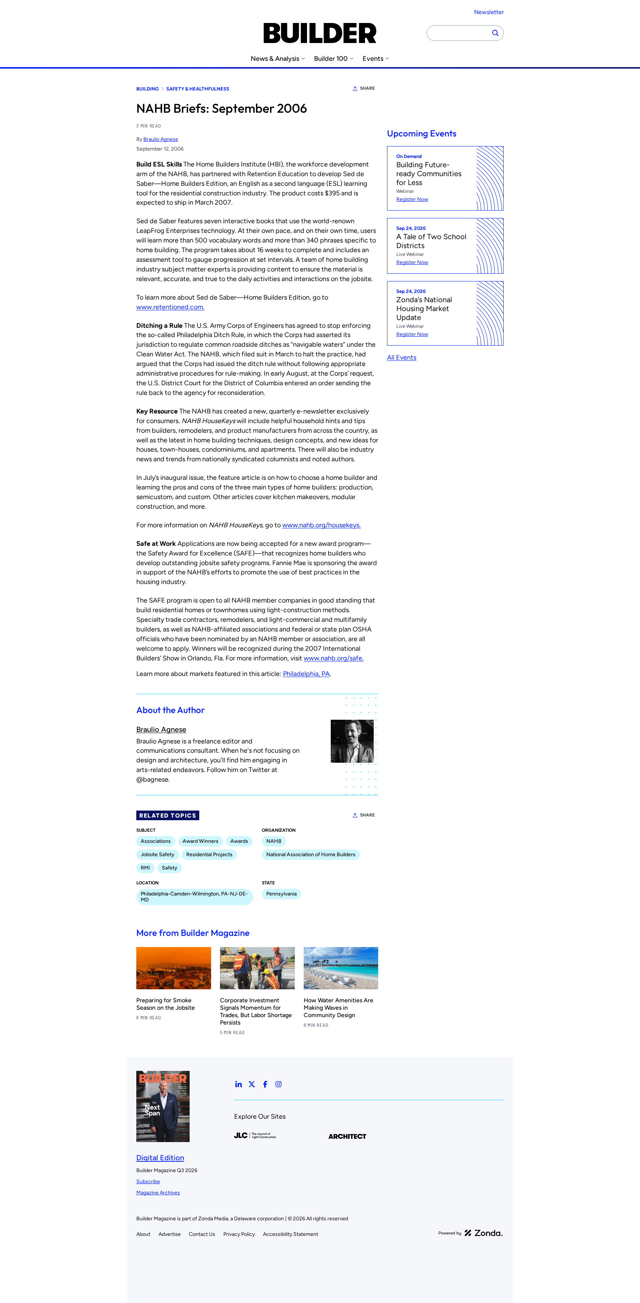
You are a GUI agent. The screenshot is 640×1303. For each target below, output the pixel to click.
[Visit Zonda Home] (471, 1233)
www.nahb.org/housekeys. (321, 525)
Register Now (412, 199)
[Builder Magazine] (320, 33)
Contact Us (202, 1234)
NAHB (273, 841)
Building (147, 88)
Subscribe (148, 1181)
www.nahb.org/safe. (334, 658)
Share (367, 88)
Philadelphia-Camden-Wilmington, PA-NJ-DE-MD (194, 897)
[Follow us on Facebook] (265, 1084)
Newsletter (489, 12)
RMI (145, 868)
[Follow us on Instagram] (278, 1084)
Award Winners (201, 841)
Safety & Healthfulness (197, 88)
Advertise (170, 1234)
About (143, 1234)
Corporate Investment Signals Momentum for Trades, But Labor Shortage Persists (256, 1011)
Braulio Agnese (160, 139)
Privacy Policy (239, 1234)
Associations (156, 841)
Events (373, 59)
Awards (239, 841)
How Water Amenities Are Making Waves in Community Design (338, 1008)
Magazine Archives (158, 1193)
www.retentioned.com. (170, 307)
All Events (401, 357)
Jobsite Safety (157, 854)
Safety (169, 868)
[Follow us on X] (251, 1084)
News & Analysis (275, 59)
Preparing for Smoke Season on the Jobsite (165, 1004)
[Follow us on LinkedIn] (238, 1084)
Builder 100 (331, 59)
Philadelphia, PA (306, 674)
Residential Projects (209, 854)
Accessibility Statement (290, 1234)
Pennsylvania (281, 894)
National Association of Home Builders (311, 854)
